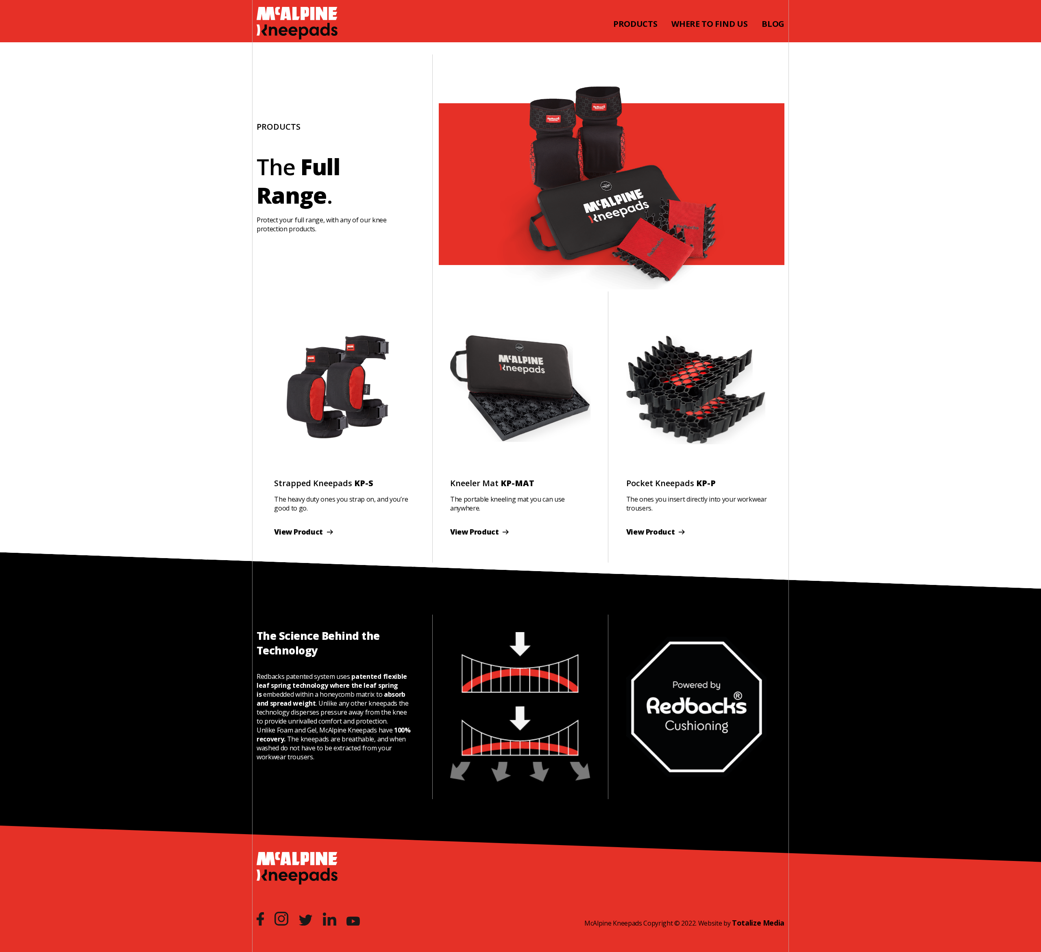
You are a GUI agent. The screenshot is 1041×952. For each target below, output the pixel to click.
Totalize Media (758, 923)
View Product (299, 532)
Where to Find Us (709, 23)
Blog (773, 23)
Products (635, 23)
